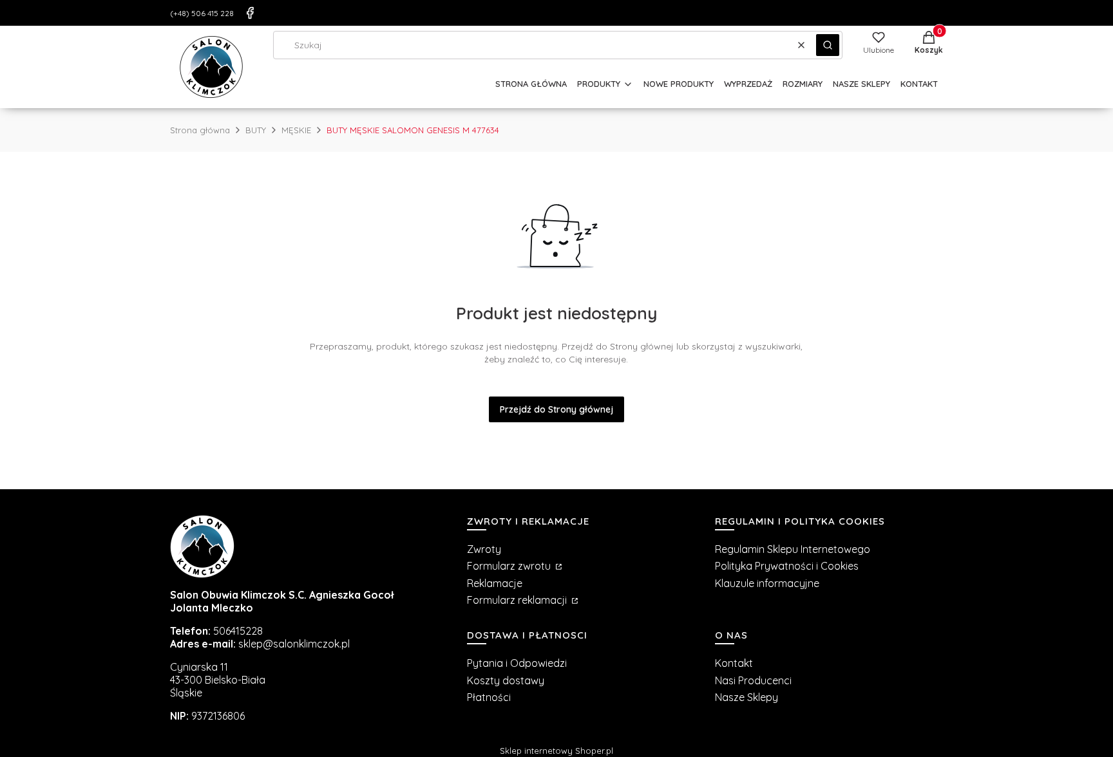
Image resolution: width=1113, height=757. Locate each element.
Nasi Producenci (753, 680)
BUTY (255, 130)
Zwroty (484, 549)
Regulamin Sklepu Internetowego (792, 549)
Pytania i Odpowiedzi (517, 663)
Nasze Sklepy (746, 697)
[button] (827, 45)
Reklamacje (494, 583)
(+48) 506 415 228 (202, 13)
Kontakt (734, 663)
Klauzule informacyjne (767, 583)
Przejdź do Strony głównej (556, 409)
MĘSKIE (296, 130)
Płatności (489, 697)
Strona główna (200, 130)
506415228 (238, 630)
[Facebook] (249, 12)
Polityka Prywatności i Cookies (787, 565)
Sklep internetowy (556, 750)
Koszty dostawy (505, 680)
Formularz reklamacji (518, 599)
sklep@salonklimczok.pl (294, 643)
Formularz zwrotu (510, 565)
